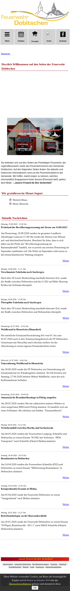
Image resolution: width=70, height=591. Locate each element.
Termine (21, 41)
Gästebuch (62, 564)
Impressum (40, 567)
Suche (48, 41)
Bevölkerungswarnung (40, 564)
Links (32, 567)
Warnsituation (8, 564)
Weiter (66, 260)
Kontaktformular (15, 567)
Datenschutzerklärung (53, 567)
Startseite (5, 53)
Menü (7, 41)
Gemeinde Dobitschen (22, 564)
